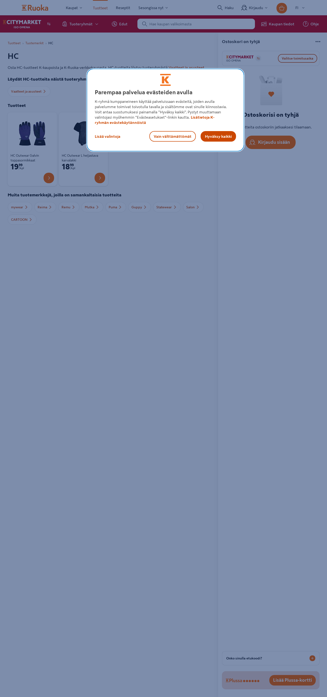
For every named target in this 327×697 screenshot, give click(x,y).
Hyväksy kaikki (218, 136)
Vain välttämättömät (173, 136)
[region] (165, 110)
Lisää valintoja (107, 136)
